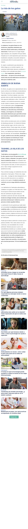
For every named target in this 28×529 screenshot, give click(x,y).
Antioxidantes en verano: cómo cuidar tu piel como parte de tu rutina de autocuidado (13, 353)
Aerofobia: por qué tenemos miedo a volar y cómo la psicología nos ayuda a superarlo (13, 333)
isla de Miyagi (22, 154)
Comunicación (4, 290)
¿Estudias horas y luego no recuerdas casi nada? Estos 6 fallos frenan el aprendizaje (13, 273)
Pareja (2, 310)
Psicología (3, 5)
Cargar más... (14, 417)
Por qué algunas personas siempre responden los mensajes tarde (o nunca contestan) (13, 293)
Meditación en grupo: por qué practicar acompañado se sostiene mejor (13, 412)
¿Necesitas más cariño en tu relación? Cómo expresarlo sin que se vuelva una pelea (13, 313)
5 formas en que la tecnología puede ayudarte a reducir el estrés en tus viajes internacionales (14, 373)
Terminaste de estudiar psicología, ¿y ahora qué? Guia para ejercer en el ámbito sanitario (13, 393)
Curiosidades (4, 330)
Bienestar (3, 350)
